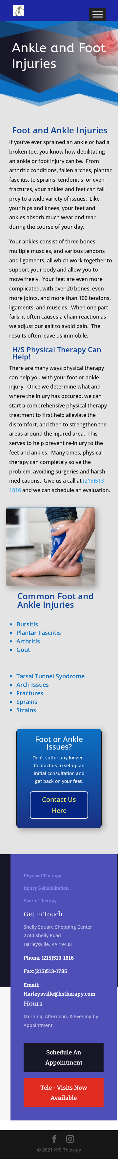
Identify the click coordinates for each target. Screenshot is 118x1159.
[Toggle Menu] (97, 14)
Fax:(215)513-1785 (45, 971)
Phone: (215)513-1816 (49, 957)
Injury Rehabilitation (46, 888)
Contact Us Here (59, 805)
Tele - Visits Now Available (63, 1092)
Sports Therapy (40, 900)
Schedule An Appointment (63, 1057)
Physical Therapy (43, 875)
